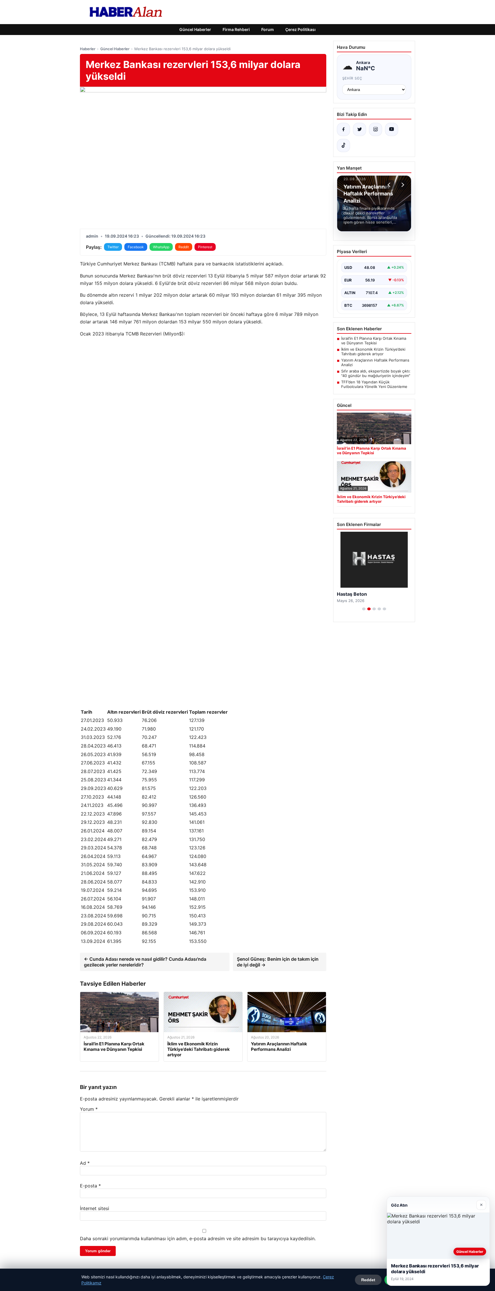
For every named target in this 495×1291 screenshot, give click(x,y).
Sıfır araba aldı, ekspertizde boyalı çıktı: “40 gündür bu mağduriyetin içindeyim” (375, 373)
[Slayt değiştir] (364, 608)
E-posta (90, 1186)
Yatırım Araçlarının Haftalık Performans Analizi (375, 362)
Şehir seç (352, 78)
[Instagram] (375, 129)
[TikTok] (343, 145)
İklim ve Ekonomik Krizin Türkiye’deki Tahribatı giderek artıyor (373, 351)
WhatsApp (161, 247)
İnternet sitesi (94, 1208)
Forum (267, 29)
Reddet (368, 1280)
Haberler (87, 48)
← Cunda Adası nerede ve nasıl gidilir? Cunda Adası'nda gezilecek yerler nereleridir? (145, 962)
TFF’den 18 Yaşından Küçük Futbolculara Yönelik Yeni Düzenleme (374, 384)
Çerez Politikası (300, 29)
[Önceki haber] (390, 185)
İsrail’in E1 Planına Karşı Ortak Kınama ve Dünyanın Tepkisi (373, 340)
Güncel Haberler (195, 29)
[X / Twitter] (359, 129)
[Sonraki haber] (402, 185)
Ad (85, 1163)
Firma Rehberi (236, 29)
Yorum (89, 1109)
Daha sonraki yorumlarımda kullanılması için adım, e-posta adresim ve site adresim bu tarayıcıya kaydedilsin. (198, 1238)
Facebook (136, 247)
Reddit (183, 247)
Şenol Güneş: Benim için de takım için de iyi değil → (278, 962)
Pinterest (205, 247)
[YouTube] (391, 129)
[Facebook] (343, 129)
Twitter (113, 247)
